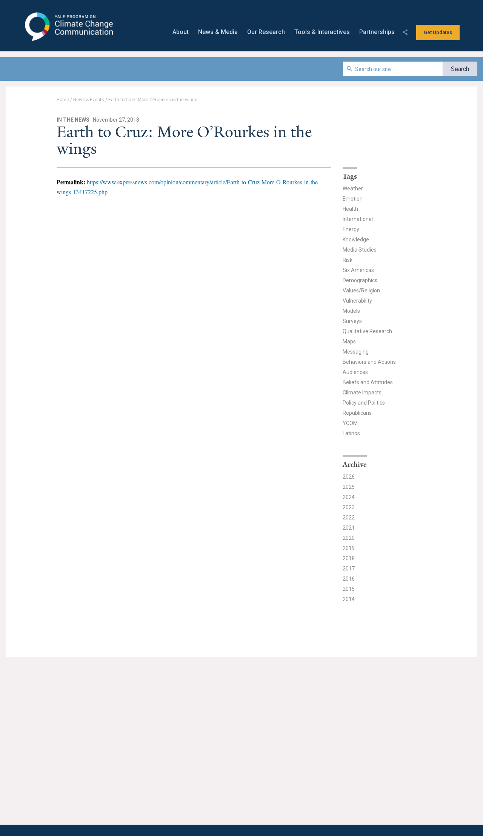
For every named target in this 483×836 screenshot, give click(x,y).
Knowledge (356, 239)
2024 (349, 497)
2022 (349, 518)
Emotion (353, 199)
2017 (349, 569)
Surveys (352, 321)
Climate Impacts (362, 392)
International (358, 219)
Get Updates (438, 32)
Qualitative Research (367, 331)
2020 (349, 538)
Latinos (351, 433)
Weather (353, 188)
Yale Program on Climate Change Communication (68, 26)
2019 (349, 548)
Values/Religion (361, 290)
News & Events (88, 99)
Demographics (360, 280)
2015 (349, 589)
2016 (349, 579)
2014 (349, 599)
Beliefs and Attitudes (368, 382)
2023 (349, 507)
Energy (351, 229)
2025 (349, 487)
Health (350, 209)
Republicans (357, 413)
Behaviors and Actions (369, 362)
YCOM (350, 423)
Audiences (355, 372)
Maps (349, 341)
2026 (349, 477)
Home (63, 99)
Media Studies (360, 250)
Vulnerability (357, 301)
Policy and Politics (364, 403)
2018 (349, 558)
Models (351, 311)
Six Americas (358, 270)
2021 (349, 528)
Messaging (356, 352)
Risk (347, 260)
